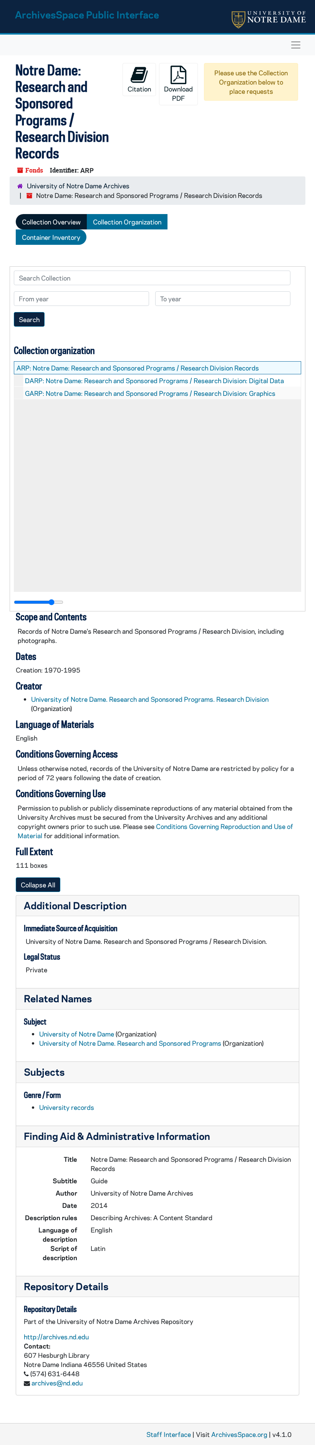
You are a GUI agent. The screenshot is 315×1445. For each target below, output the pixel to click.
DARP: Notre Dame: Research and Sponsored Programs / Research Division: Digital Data (154, 380)
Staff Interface (168, 1434)
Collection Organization (127, 222)
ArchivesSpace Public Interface (87, 14)
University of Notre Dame (76, 1034)
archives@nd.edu (57, 1383)
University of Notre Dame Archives (78, 185)
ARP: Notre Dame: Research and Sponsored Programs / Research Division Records (138, 368)
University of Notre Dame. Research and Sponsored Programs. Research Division (150, 699)
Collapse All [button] (38, 884)
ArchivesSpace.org (239, 1434)
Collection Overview (51, 222)
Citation (139, 89)
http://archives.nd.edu (56, 1336)
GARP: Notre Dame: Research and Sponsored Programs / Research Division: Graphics (150, 393)
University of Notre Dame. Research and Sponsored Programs (130, 1043)
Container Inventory (51, 237)
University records (66, 1107)
